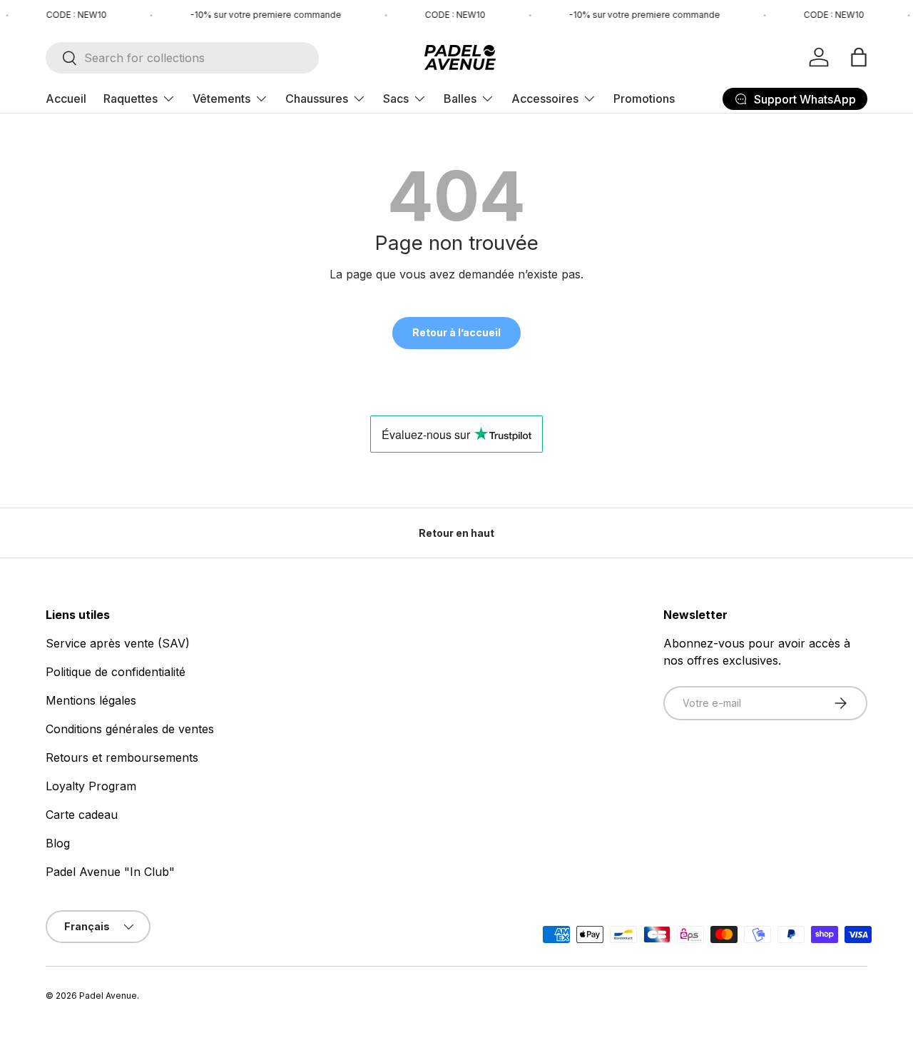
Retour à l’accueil (456, 332)
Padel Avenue (108, 995)
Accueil (66, 98)
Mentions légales (91, 700)
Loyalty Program (91, 786)
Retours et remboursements (122, 757)
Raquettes (130, 98)
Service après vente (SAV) (118, 643)
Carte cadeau (82, 814)
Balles (460, 98)
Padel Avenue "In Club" (110, 872)
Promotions (644, 98)
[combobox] (182, 58)
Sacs (396, 98)
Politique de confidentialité (115, 672)
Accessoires (544, 98)
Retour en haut (456, 533)
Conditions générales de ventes (130, 729)
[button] (858, 57)
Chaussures (316, 98)
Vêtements (221, 98)
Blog (58, 843)
